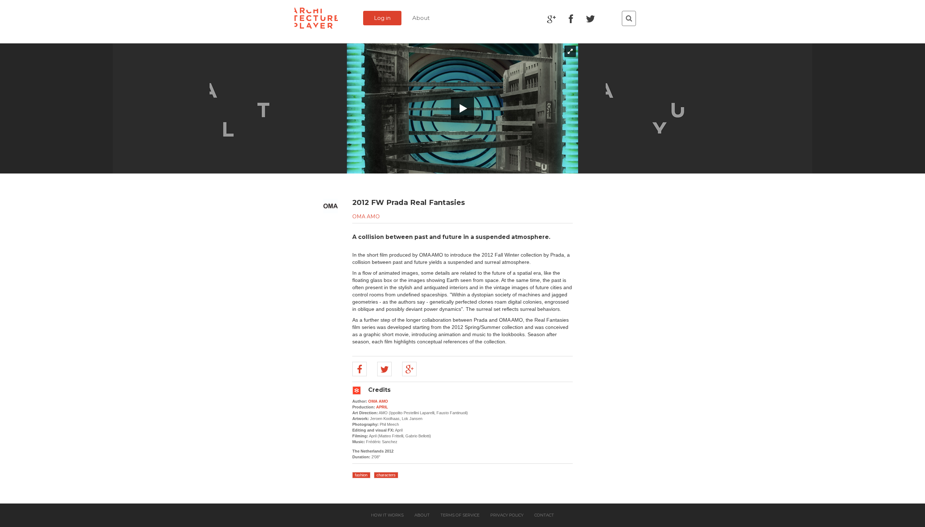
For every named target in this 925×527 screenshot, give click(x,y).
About (421, 17)
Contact (544, 515)
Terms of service (459, 515)
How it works (387, 515)
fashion (361, 475)
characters (386, 475)
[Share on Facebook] (359, 369)
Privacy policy (507, 515)
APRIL (382, 407)
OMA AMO (366, 216)
